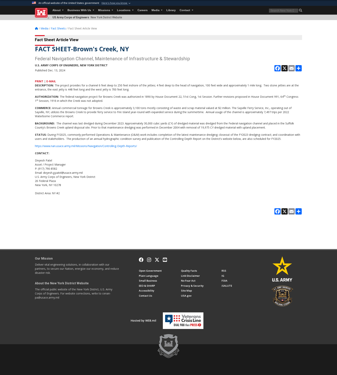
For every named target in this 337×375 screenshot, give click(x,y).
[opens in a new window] (149, 259)
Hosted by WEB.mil (143, 320)
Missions (104, 10)
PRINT (39, 81)
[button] (116, 3)
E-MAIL (51, 81)
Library (171, 10)
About (56, 10)
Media (156, 10)
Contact (185, 10)
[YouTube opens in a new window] (165, 259)
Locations (124, 10)
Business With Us (79, 10)
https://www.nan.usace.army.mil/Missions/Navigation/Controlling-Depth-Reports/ (86, 146)
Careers (142, 10)
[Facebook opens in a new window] (141, 259)
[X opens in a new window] (157, 259)
